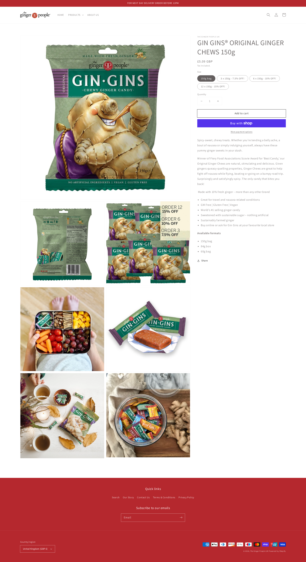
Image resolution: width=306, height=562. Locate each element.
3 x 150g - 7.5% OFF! (232, 78)
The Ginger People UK (259, 551)
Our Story (128, 497)
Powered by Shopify (277, 551)
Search (116, 497)
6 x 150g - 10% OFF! (264, 78)
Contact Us (143, 497)
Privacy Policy (186, 497)
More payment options (242, 131)
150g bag (206, 78)
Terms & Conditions (164, 497)
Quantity (201, 94)
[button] (268, 15)
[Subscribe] (181, 517)
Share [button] (204, 260)
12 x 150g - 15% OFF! (213, 86)
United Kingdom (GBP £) (35, 548)
